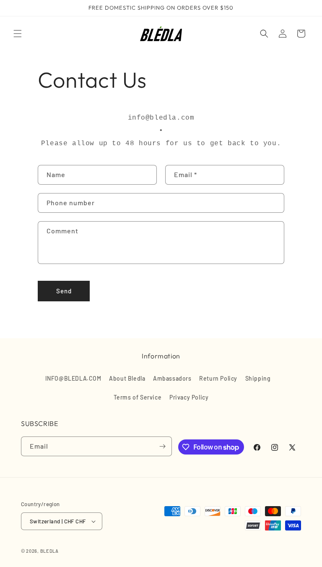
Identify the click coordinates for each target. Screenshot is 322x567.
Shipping (258, 378)
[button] (17, 33)
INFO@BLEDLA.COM (73, 378)
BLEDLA (49, 551)
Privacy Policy (188, 397)
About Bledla (127, 378)
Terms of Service (138, 397)
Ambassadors (172, 378)
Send (64, 291)
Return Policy (218, 378)
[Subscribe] (162, 446)
